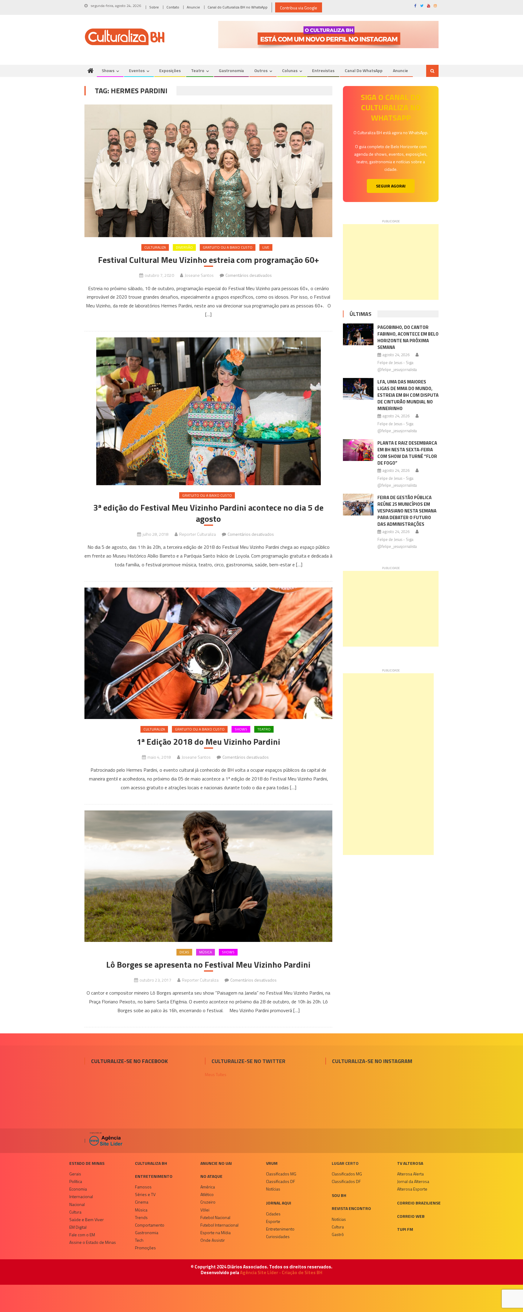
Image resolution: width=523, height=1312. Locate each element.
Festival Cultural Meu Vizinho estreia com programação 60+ (208, 259)
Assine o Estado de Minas (92, 1242)
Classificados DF (280, 1181)
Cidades (273, 1214)
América (207, 1187)
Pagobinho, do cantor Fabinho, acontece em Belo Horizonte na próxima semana (408, 337)
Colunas (290, 70)
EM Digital (78, 1227)
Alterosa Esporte (412, 1189)
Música (205, 952)
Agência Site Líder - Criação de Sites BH (281, 1272)
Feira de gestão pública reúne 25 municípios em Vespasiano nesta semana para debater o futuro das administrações (406, 511)
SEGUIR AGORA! (391, 186)
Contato (172, 7)
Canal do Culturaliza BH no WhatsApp (238, 7)
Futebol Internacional (219, 1225)
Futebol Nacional (215, 1217)
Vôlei (204, 1210)
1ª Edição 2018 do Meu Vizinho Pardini (208, 741)
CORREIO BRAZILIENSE (419, 1203)
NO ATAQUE (211, 1176)
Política (75, 1181)
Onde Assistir (212, 1240)
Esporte (273, 1221)
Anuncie (193, 7)
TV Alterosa (410, 1163)
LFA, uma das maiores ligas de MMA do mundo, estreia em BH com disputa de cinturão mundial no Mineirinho (408, 395)
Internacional (81, 1196)
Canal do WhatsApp (364, 70)
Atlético (207, 1194)
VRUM (272, 1163)
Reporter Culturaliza (197, 534)
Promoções (145, 1247)
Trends (141, 1217)
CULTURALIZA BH (151, 1163)
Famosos (143, 1187)
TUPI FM (405, 1229)
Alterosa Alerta (410, 1174)
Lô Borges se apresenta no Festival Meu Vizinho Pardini (208, 964)
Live (265, 247)
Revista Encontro (351, 1208)
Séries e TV (145, 1194)
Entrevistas (323, 70)
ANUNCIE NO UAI (216, 1163)
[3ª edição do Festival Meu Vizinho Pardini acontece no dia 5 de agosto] (208, 411)
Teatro (197, 70)
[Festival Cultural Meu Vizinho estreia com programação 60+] (208, 170)
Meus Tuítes (215, 1074)
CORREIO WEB (411, 1216)
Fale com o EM (82, 1234)
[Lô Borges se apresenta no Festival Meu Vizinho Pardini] (208, 876)
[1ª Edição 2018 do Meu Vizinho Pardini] (208, 653)
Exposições (170, 70)
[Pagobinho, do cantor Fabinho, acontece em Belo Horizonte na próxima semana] (358, 334)
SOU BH (339, 1195)
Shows (108, 70)
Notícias (273, 1189)
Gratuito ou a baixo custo (227, 247)
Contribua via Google (298, 8)
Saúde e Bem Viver (86, 1219)
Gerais (75, 1174)
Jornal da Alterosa (413, 1181)
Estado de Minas (86, 1163)
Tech (139, 1240)
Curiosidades (278, 1236)
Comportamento (149, 1225)
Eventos (137, 70)
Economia (78, 1189)
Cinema (141, 1202)
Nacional (77, 1204)
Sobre (154, 7)
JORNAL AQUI (278, 1203)
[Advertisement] (391, 262)
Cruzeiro (207, 1202)
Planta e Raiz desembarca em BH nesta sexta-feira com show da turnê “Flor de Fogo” (407, 452)
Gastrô (338, 1234)
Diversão (184, 247)
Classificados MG (281, 1174)
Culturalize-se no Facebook (129, 1061)
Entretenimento (154, 1176)
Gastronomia (231, 70)
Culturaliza (155, 247)
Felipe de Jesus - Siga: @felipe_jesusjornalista (397, 366)
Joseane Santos (199, 275)
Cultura (75, 1212)
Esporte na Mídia (215, 1232)
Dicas (184, 952)
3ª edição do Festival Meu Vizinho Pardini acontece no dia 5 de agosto (208, 513)
